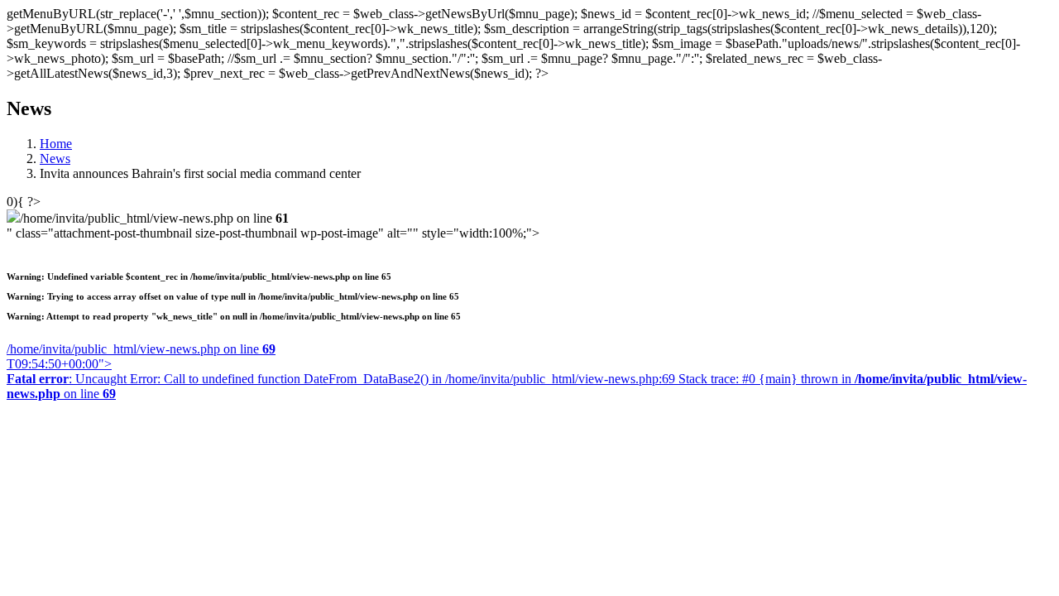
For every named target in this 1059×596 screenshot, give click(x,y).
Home (56, 144)
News (55, 158)
